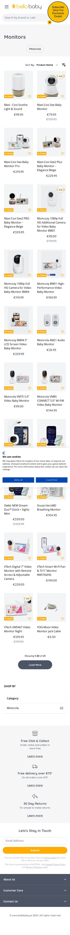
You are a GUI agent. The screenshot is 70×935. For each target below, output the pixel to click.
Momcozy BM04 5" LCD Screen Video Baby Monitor (15, 344)
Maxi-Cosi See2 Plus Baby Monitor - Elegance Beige (49, 166)
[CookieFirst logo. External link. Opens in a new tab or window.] (4, 453)
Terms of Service (34, 867)
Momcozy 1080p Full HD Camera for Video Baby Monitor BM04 (17, 288)
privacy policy (50, 857)
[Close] (50, 22)
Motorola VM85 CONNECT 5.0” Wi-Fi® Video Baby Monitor (50, 401)
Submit (35, 850)
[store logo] (34, 6)
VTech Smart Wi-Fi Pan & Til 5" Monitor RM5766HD (51, 571)
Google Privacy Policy (55, 864)
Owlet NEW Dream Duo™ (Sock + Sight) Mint (16, 509)
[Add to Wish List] (29, 96)
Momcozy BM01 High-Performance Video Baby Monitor (51, 288)
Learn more (35, 756)
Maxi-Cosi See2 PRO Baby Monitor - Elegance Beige (16, 222)
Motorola (35, 49)
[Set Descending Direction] (64, 65)
